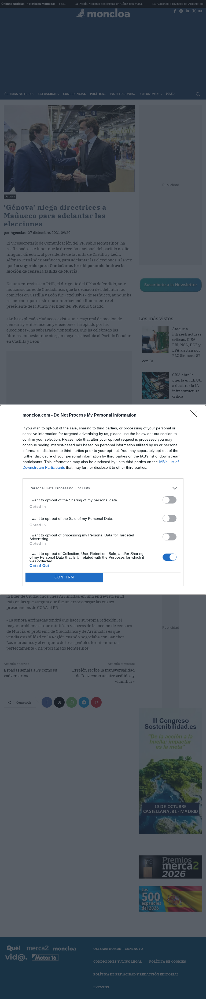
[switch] (169, 500)
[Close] (195, 415)
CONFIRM (64, 577)
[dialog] (103, 499)
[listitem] (103, 488)
